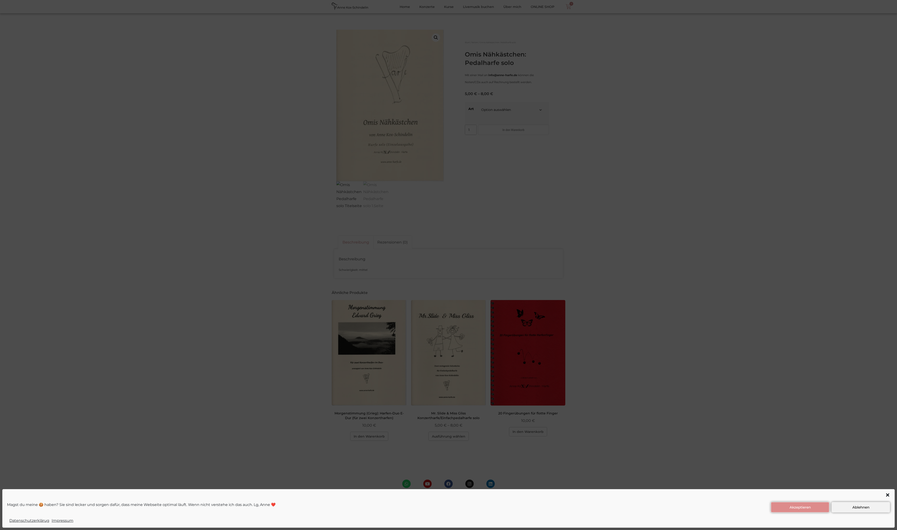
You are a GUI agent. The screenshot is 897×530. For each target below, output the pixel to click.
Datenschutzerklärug (29, 520)
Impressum (62, 520)
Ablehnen (860, 507)
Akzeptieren (800, 507)
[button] (887, 495)
